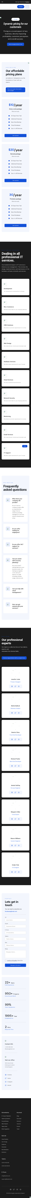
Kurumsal (19, 1118)
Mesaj (6, 948)
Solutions (4, 1152)
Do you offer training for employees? (16, 530)
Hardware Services (9, 362)
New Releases (5, 1149)
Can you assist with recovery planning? (16, 560)
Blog (18, 1116)
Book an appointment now (15, 44)
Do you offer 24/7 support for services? (17, 546)
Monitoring (7, 416)
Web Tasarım (5, 1123)
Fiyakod (27, 2)
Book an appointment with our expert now (14, 658)
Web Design (7, 343)
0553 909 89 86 (6, 1166)
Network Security (9, 398)
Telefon (6, 936)
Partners (19, 1121)
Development (8, 289)
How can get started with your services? (17, 606)
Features (4, 1144)
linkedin (9, 1085)
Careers (19, 1123)
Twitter (9, 1078)
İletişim (20, 6)
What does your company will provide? (17, 500)
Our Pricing (4, 1141)
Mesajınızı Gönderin (15, 965)
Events (18, 1126)
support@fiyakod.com (7, 1179)
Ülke (6, 942)
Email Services (8, 435)
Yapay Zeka (4, 1126)
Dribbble (9, 1074)
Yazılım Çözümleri (6, 1118)
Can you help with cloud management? (17, 590)
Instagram (9, 1081)
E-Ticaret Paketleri (6, 1116)
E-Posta (7, 929)
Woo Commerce (9, 307)
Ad (5, 917)
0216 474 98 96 (5, 1162)
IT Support (7, 453)
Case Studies (5, 1139)
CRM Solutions (8, 325)
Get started (16, 135)
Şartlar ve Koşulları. (12, 960)
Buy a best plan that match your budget (14, 89)
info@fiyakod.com (6, 1176)
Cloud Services (8, 380)
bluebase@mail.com (11, 911)
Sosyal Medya (5, 1121)
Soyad (6, 923)
